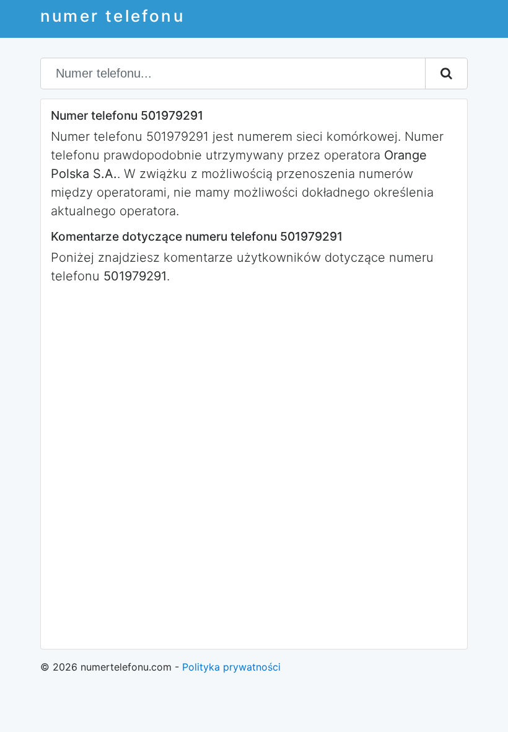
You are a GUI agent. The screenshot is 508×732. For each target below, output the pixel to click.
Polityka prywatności (231, 667)
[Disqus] (254, 465)
